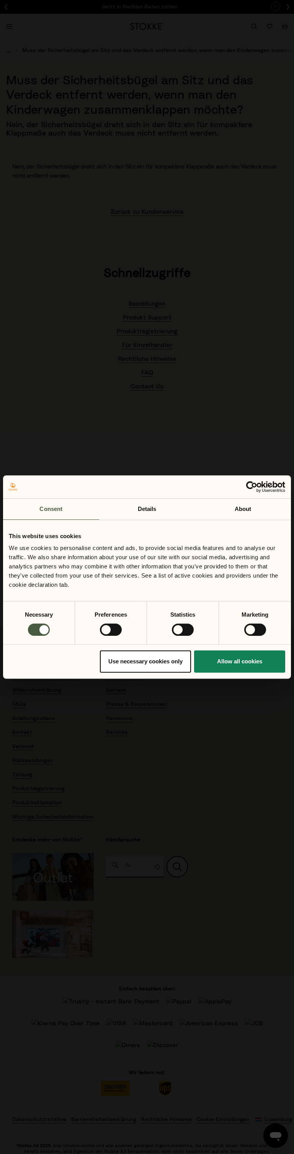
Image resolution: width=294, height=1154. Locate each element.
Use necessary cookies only (145, 661)
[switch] (111, 630)
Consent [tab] (50, 509)
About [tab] (243, 509)
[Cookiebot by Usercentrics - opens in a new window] (251, 487)
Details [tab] (147, 509)
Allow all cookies (239, 661)
